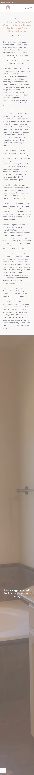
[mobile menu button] (31, 8)
